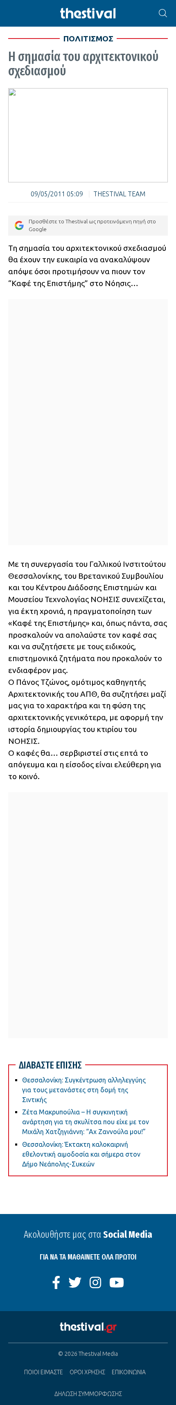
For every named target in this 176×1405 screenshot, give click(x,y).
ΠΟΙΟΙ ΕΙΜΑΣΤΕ (43, 1372)
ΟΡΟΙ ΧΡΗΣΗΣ (87, 1372)
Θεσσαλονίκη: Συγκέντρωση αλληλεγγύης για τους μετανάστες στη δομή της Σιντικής (84, 1089)
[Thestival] (88, 13)
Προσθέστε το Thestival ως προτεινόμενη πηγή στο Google (92, 225)
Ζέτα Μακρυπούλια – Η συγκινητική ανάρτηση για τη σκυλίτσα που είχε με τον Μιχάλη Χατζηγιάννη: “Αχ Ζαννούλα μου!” (85, 1121)
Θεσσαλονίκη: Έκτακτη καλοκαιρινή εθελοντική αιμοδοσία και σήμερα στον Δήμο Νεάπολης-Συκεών (81, 1154)
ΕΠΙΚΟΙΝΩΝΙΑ (129, 1372)
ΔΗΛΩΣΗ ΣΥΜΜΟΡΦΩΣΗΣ (88, 1394)
